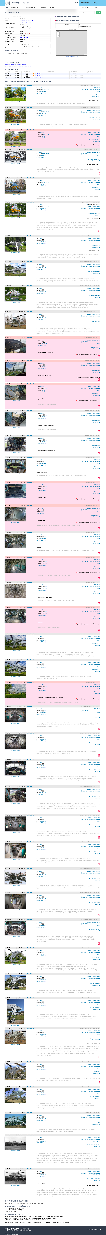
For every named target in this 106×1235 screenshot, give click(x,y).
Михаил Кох (95, 321)
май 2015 (97, 297)
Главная (13, 7)
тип (45, 240)
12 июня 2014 (96, 349)
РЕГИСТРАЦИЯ (85, 2)
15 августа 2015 (96, 273)
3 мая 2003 (97, 1098)
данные (30, 7)
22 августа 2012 (96, 985)
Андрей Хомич (95, 187)
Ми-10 (32, 85)
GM (84, 89)
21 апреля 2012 (96, 1039)
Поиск (97, 7)
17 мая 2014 (97, 645)
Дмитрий (96, 1071)
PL (45, 1219)
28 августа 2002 (96, 1124)
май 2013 (97, 717)
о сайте (52, 7)
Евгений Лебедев (94, 295)
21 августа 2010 (96, 1073)
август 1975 (97, 1146)
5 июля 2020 (97, 215)
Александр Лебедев (93, 213)
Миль (28, 85)
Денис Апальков (94, 1038)
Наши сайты (85, 7)
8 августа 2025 (96, 96)
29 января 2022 (96, 161)
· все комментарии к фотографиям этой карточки (18, 66)
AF (47, 1219)
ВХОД (94, 2)
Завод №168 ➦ (24, 37)
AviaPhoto (96, 95)
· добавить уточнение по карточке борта (15, 64)
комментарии (44, 7)
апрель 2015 (97, 323)
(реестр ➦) (27, 33)
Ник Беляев (96, 957)
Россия (98, 91)
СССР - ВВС (38, 73)
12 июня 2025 (96, 119)
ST (43, 1219)
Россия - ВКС (25, 22)
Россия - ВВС (40, 293)
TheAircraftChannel (93, 117)
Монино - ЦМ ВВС (93, 88)
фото (18, 7)
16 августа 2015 (96, 247)
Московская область (94, 89)
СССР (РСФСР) (96, 1141)
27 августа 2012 (96, 959)
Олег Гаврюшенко (94, 245)
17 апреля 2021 (96, 189)
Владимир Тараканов (93, 1144)
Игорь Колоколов (94, 716)
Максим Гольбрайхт (93, 271)
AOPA (86, 89)
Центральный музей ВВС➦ (27, 20)
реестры (24, 7)
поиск (36, 7)
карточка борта (15, 101)
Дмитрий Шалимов (93, 159)
